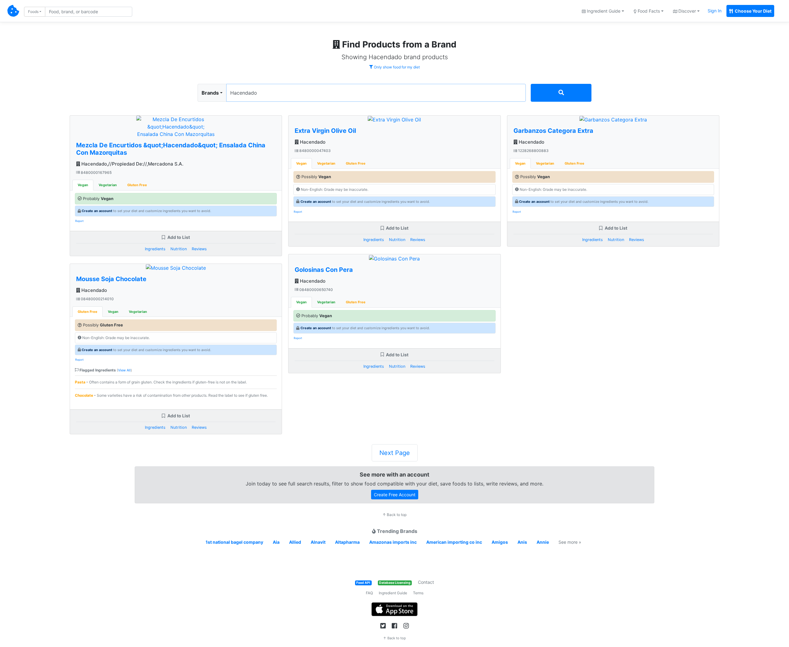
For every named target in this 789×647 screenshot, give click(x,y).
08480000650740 (315, 289)
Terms (418, 593)
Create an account (97, 211)
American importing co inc (454, 542)
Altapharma (347, 542)
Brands (210, 93)
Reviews (199, 249)
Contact (426, 582)
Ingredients (155, 249)
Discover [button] (686, 11)
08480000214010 (97, 299)
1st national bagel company (234, 542)
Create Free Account (394, 494)
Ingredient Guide (393, 593)
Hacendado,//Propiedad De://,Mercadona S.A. (131, 164)
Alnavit (318, 542)
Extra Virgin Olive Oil (325, 130)
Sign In (715, 10)
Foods (33, 11)
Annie (543, 542)
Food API (363, 583)
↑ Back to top (394, 514)
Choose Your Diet (752, 11)
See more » (569, 542)
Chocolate (84, 395)
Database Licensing (395, 583)
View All (124, 370)
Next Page (394, 453)
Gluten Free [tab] (137, 185)
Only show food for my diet (396, 67)
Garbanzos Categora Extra (553, 130)
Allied (295, 542)
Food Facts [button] (648, 11)
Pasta (80, 382)
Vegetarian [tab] (108, 185)
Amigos (500, 542)
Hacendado (93, 290)
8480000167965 (96, 172)
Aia (276, 542)
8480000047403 (314, 150)
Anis (522, 542)
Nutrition (178, 249)
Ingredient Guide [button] (603, 11)
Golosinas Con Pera (324, 269)
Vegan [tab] (83, 185)
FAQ (369, 593)
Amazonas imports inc (393, 542)
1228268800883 (533, 150)
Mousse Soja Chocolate (111, 279)
